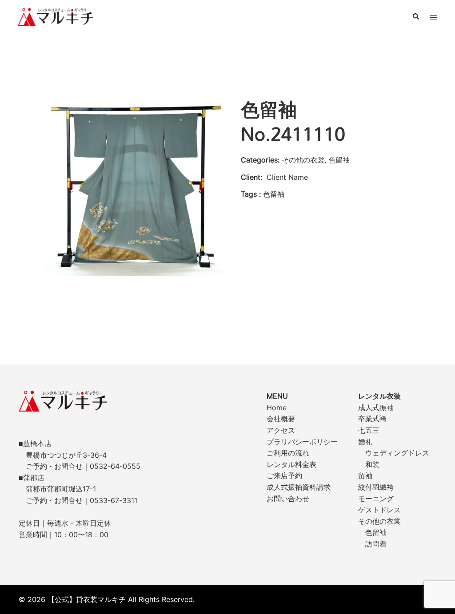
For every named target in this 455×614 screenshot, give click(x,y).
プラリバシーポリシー (302, 441)
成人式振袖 (376, 407)
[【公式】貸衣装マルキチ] (55, 16)
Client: (251, 177)
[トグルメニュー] (433, 17)
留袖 (365, 475)
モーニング (376, 498)
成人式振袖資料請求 (299, 487)
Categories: (260, 159)
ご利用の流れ (288, 452)
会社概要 (281, 418)
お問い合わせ (288, 498)
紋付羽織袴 (376, 487)
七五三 (368, 430)
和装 (372, 464)
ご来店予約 (284, 475)
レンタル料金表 (291, 464)
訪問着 (376, 543)
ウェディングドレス (397, 452)
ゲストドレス (379, 509)
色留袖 (376, 532)
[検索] (415, 16)
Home (277, 407)
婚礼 (365, 441)
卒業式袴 (372, 418)
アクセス (281, 430)
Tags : (251, 194)
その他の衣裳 (379, 521)
